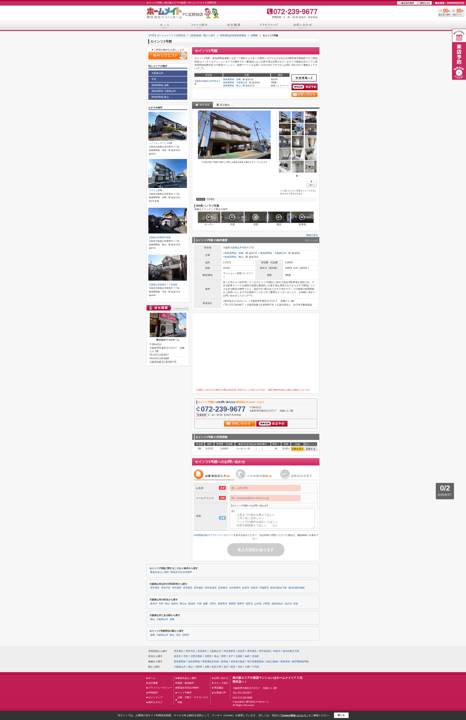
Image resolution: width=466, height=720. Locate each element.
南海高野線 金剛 (160, 85)
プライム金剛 (155, 190)
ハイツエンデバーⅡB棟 (160, 143)
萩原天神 (216, 666)
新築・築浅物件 (185, 683)
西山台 (183, 603)
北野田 (185, 635)
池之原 (288, 603)
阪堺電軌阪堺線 (300, 661)
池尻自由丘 (277, 603)
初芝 (233, 666)
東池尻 (191, 603)
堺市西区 (187, 588)
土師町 (238, 656)
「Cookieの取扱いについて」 (293, 715)
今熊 (199, 603)
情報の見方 (312, 235)
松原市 (245, 588)
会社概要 (153, 683)
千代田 (255, 666)
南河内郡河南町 (296, 588)
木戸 (230, 656)
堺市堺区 (155, 588)
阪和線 (224, 661)
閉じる (341, 715)
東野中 (240, 603)
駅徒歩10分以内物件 (181, 572)
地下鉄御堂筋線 (255, 661)
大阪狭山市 (206, 81)
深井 (226, 666)
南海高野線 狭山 (160, 97)
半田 (214, 81)
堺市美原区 (211, 588)
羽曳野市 (264, 588)
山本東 (257, 603)
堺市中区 (166, 588)
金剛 (238, 79)
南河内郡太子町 (278, 588)
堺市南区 (198, 588)
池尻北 (249, 603)
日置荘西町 (196, 656)
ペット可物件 (184, 692)
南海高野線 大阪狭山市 (163, 91)
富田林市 (223, 588)
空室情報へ (303, 77)
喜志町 (255, 656)
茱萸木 (153, 603)
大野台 (212, 603)
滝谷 (178, 635)
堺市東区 (176, 588)
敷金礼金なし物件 (159, 572)
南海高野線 (228, 79)
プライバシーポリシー (221, 535)
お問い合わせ (221, 678)
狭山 (238, 85)
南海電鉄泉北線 (210, 661)
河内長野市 (235, 588)
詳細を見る (297, 448)
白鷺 (247, 666)
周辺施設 (219, 687)
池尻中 (174, 603)
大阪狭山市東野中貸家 (160, 237)
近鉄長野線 (194, 661)
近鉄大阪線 (272, 661)
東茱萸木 (222, 603)
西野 (223, 656)
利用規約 (200, 535)
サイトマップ (155, 697)
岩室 (295, 603)
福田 (247, 656)
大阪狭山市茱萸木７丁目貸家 (163, 284)
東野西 (232, 603)
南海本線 (285, 661)
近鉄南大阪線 (238, 661)
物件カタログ (155, 702)
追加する (310, 448)
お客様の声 (220, 692)
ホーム (151, 678)
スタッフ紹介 (221, 683)
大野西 (266, 603)
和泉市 (254, 588)
